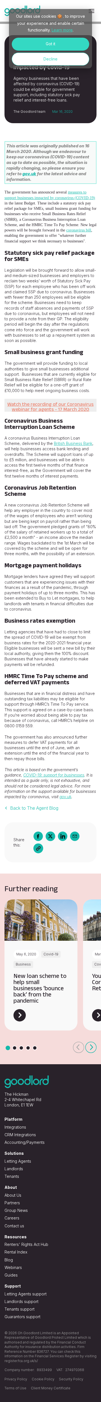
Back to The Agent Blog (34, 808)
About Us (12, 1195)
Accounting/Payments (24, 1142)
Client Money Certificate (50, 1388)
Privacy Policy (15, 1379)
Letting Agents (17, 1161)
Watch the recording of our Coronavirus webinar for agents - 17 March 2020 (50, 406)
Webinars (13, 1267)
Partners (12, 1202)
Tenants (11, 1176)
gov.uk (29, 173)
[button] (78, 1047)
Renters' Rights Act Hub (26, 1244)
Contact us (14, 1225)
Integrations (15, 1127)
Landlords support (21, 1301)
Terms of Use (15, 1388)
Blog (8, 1259)
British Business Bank (73, 443)
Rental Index (15, 1252)
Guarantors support (22, 1316)
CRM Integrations (20, 1134)
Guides (11, 1275)
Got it (50, 43)
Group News (16, 1210)
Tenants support (19, 1309)
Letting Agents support (25, 1293)
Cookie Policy (43, 1379)
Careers (11, 1218)
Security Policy (71, 1379)
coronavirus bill (78, 230)
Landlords (13, 1168)
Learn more (62, 30)
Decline (50, 59)
